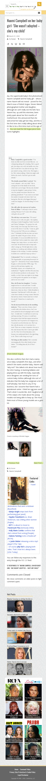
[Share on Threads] (20, 44)
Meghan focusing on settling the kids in (19, 599)
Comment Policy (25, 769)
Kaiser (13, 39)
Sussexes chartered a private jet (17, 614)
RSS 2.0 (24, 560)
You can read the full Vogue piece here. (25, 129)
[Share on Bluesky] (16, 44)
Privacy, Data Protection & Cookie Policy (22, 772)
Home (16, 769)
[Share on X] (12, 44)
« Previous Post (13, 463)
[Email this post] (24, 44)
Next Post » (38, 463)
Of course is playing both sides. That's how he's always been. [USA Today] (22, 549)
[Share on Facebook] (8, 44)
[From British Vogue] (15, 354)
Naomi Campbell (26, 39)
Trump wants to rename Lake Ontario (19, 630)
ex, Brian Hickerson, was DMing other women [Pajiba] (22, 520)
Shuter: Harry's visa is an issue (16, 661)
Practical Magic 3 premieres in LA (18, 646)
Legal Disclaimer (23, 775)
